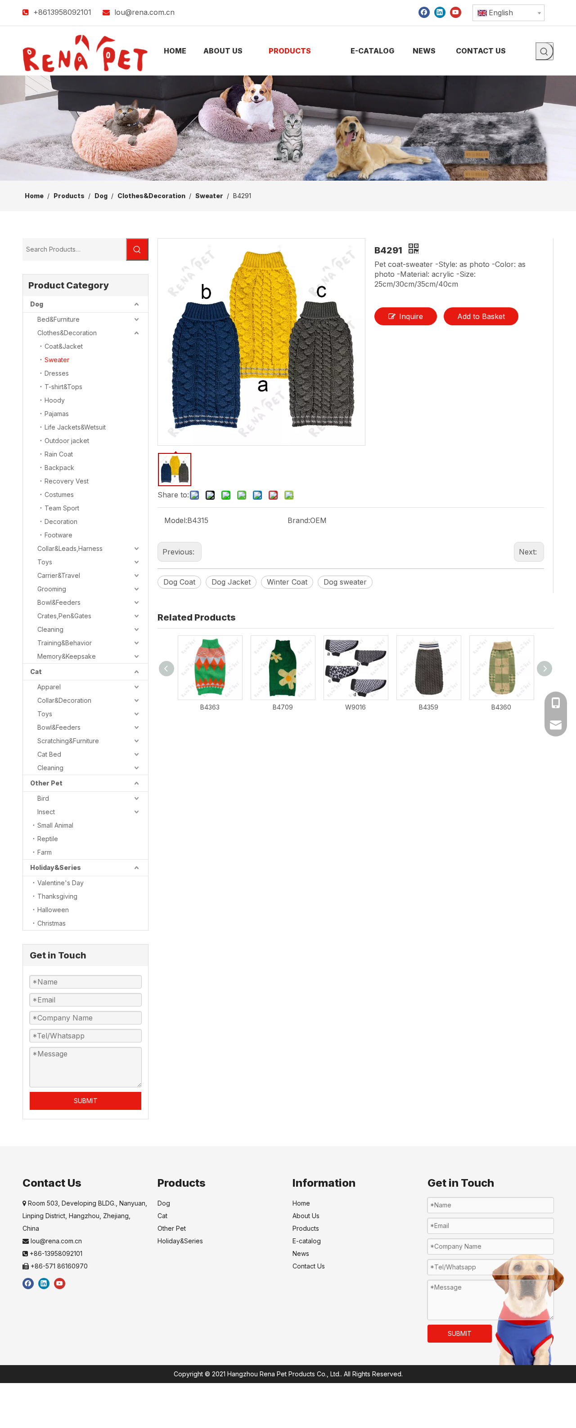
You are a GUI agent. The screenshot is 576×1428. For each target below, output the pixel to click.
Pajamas (57, 413)
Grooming (51, 589)
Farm (44, 852)
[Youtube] (455, 12)
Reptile (47, 839)
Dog (36, 304)
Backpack (59, 467)
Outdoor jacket (67, 440)
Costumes (59, 494)
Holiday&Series (55, 867)
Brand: (299, 520)
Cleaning (50, 629)
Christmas (51, 923)
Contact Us (308, 1266)
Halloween (53, 910)
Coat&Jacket (64, 346)
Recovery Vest (67, 481)
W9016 (355, 707)
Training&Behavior (64, 643)
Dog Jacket (231, 581)
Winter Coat (287, 581)
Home (301, 1203)
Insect (46, 812)
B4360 (501, 707)
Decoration (61, 521)
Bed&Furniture (58, 319)
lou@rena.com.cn (144, 12)
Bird (43, 798)
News (300, 1253)
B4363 (210, 707)
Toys (44, 562)
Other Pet (46, 783)
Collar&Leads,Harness (70, 548)
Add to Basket (481, 316)
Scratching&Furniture (68, 741)
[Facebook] (424, 12)
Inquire (411, 316)
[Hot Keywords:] (545, 51)
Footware (58, 535)
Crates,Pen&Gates (64, 616)
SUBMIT (86, 1100)
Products (305, 1228)
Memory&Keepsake (66, 656)
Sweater (57, 360)
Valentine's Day (60, 883)
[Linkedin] (440, 12)
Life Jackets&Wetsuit (75, 427)
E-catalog (306, 1241)
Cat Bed (49, 754)
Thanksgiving (57, 896)
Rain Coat (59, 454)
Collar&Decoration (64, 700)
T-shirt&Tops (63, 386)
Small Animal (55, 825)
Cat (36, 671)
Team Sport (62, 508)
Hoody (55, 400)
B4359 (428, 707)
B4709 (283, 707)
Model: (175, 520)
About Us (306, 1216)
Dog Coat (179, 581)
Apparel (49, 687)
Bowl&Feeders (59, 602)
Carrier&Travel (58, 575)
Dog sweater (345, 581)
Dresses (57, 373)
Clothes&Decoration (67, 333)
